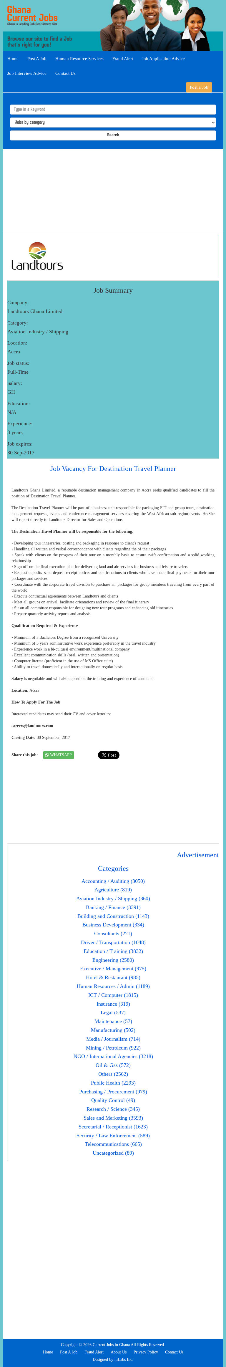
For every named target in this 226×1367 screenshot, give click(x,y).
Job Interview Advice (26, 73)
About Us (119, 1352)
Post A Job (36, 58)
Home (13, 58)
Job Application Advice (163, 58)
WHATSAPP (60, 755)
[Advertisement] (113, 190)
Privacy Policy (146, 1352)
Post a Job (199, 87)
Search (113, 135)
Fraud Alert (122, 58)
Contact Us (65, 73)
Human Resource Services (79, 58)
